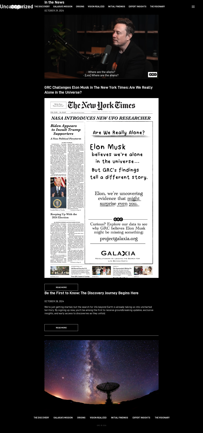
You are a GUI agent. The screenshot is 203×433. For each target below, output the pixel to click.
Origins (81, 418)
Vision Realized (98, 418)
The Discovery (41, 418)
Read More (61, 287)
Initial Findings (119, 418)
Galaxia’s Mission (63, 418)
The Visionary (162, 418)
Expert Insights (141, 418)
